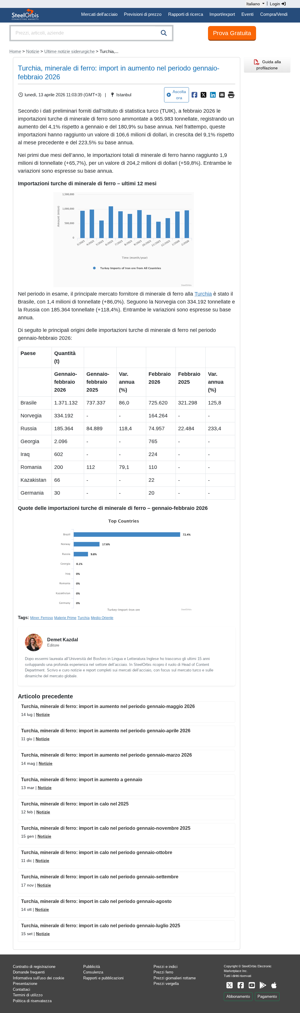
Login (275, 3)
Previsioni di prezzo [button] (142, 14)
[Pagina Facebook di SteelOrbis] (240, 985)
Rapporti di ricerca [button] (185, 14)
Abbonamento (238, 996)
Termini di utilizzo (27, 995)
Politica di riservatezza (32, 1001)
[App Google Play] (262, 985)
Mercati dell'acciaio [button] (99, 14)
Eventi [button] (247, 14)
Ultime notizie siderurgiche (69, 51)
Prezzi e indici (166, 966)
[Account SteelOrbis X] (229, 985)
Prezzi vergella (166, 983)
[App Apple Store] (274, 985)
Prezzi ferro (163, 972)
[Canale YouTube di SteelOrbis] (251, 985)
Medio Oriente (102, 618)
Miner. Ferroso (41, 618)
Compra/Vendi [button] (273, 14)
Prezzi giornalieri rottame (175, 978)
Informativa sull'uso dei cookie (38, 978)
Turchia (203, 294)
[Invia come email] (222, 95)
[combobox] (91, 33)
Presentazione (25, 983)
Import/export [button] (222, 14)
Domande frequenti (29, 972)
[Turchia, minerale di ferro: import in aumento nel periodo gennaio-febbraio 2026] (194, 95)
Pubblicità (91, 966)
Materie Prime (65, 618)
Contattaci (21, 989)
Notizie (32, 51)
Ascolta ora (179, 94)
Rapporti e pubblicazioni (103, 978)
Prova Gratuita (232, 33)
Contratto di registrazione (34, 966)
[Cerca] (163, 33)
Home (15, 51)
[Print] (231, 95)
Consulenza (93, 972)
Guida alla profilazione (268, 64)
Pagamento (267, 996)
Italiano (253, 3)
